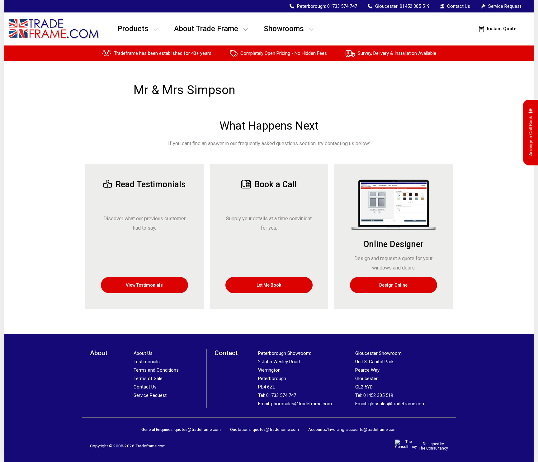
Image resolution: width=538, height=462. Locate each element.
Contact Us (458, 6)
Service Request (504, 6)
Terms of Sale (148, 378)
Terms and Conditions (156, 370)
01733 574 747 (342, 6)
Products (133, 28)
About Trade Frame (206, 28)
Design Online (393, 285)
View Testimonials (144, 285)
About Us (143, 353)
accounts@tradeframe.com (371, 429)
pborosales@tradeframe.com (301, 404)
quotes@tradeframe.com (197, 429)
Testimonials (147, 361)
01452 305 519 (415, 6)
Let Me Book (269, 285)
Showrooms (284, 28)
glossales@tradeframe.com (397, 404)
